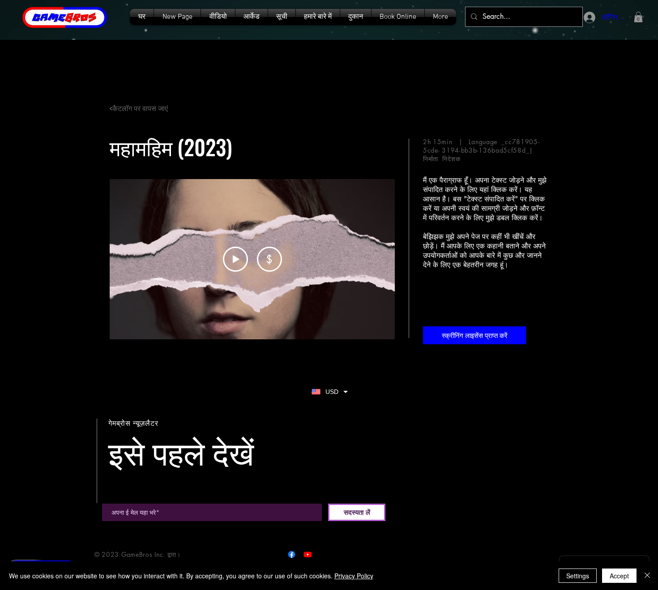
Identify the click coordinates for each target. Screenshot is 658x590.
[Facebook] (291, 554)
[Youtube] (307, 554)
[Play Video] (235, 259)
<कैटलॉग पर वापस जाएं (139, 108)
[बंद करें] (647, 576)
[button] (281, 17)
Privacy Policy (353, 575)
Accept (619, 575)
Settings (577, 575)
